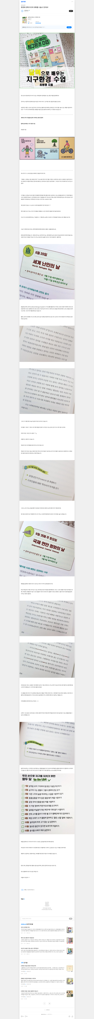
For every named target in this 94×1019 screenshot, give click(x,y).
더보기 (72, 1)
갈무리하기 (69, 1016)
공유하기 (72, 1016)
